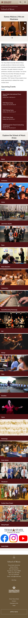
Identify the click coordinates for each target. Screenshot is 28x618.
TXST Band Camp (8, 103)
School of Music (8, 9)
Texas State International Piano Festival (12, 94)
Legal (14, 605)
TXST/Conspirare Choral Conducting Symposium (13, 125)
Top (14, 558)
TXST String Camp (8, 110)
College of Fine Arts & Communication (9, 6)
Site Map (14, 580)
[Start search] (20, 2)
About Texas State (14, 599)
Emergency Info (14, 603)
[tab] (10, 38)
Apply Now (14, 612)
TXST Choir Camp (8, 117)
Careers (14, 601)
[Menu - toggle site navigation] (25, 2)
